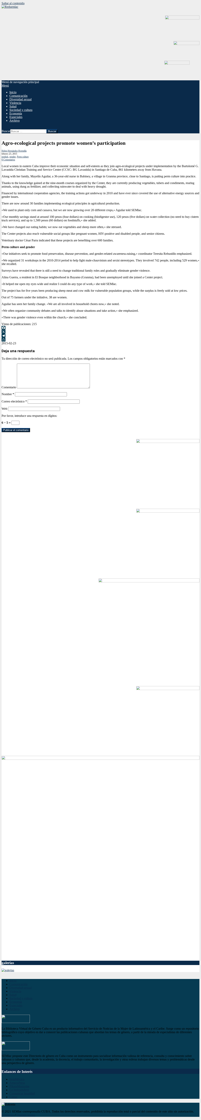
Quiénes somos (25, 1115)
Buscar (6, 131)
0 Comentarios (8, 159)
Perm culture (23, 156)
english (5, 156)
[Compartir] (100, 340)
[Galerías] (8, 970)
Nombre (8, 394)
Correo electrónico (14, 401)
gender (12, 156)
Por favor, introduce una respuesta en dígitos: (29, 415)
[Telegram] (100, 336)
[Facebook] (100, 328)
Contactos (8, 1115)
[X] (100, 332)
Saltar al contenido (13, 3)
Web (4, 408)
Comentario (9, 387)
